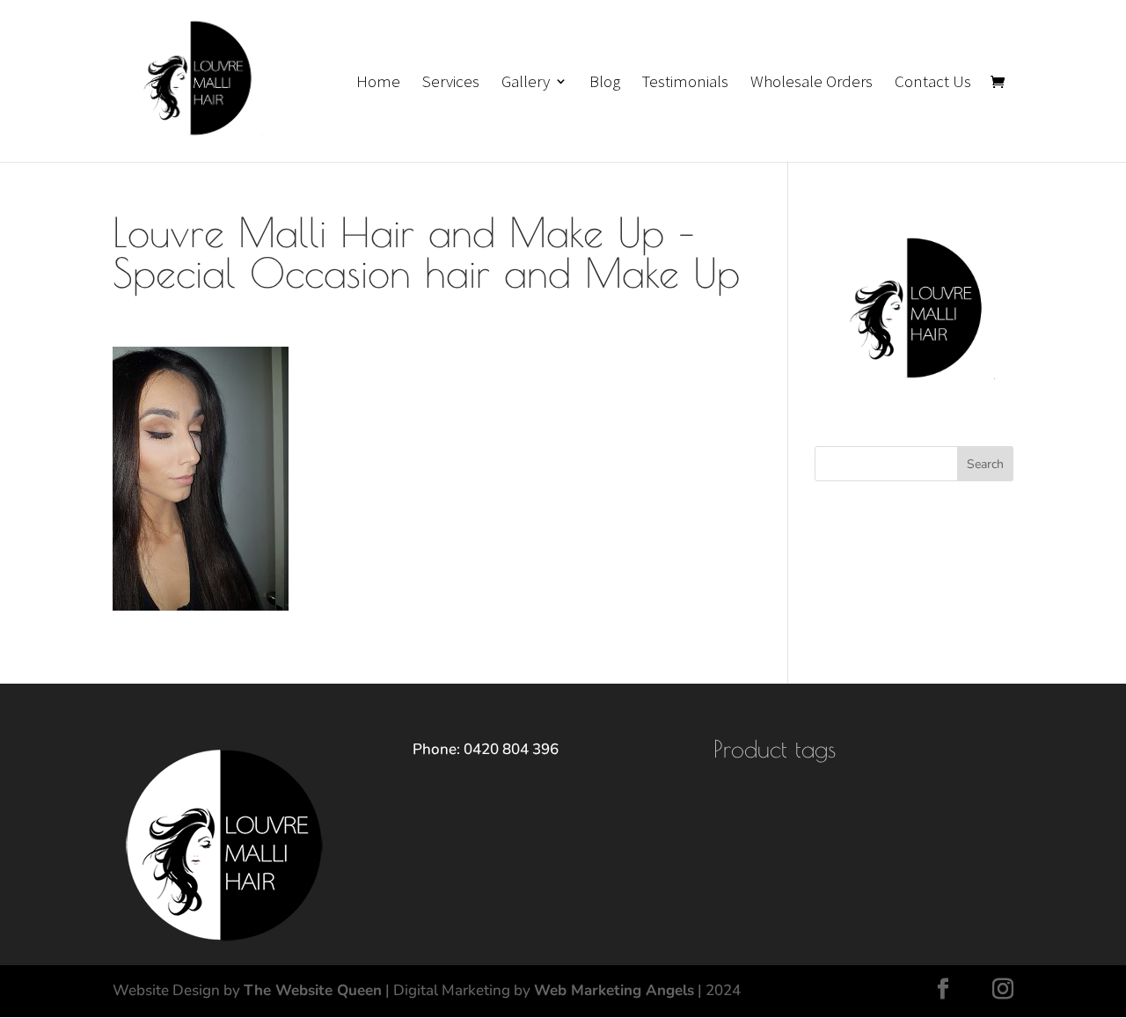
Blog (604, 83)
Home (378, 83)
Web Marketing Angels (614, 990)
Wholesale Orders (811, 83)
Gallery (525, 83)
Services (450, 83)
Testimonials (685, 83)
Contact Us (933, 83)
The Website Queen (313, 990)
